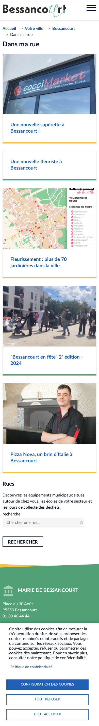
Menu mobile (91, 8)
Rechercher (23, 542)
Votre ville (34, 29)
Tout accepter (47, 714)
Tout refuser (47, 699)
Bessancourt (63, 29)
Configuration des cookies (47, 684)
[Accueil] (34, 11)
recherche (11, 514)
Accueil (9, 29)
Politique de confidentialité (31, 667)
